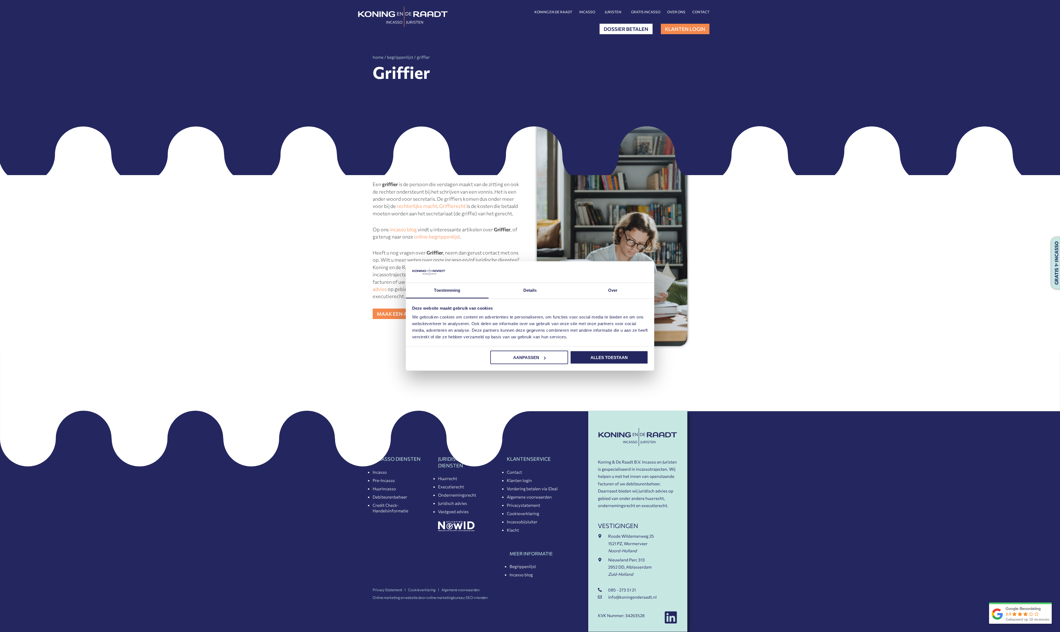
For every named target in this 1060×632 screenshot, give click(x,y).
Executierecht (451, 486)
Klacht (513, 529)
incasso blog (403, 229)
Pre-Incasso (384, 480)
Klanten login (519, 480)
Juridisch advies (452, 503)
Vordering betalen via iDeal (532, 488)
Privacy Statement (387, 590)
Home (378, 57)
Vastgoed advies (453, 511)
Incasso (587, 12)
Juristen (613, 12)
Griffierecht (452, 206)
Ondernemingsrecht (457, 494)
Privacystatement (523, 505)
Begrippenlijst (523, 566)
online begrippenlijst (437, 237)
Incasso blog (521, 574)
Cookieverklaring (523, 513)
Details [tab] (530, 290)
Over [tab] (613, 290)
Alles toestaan (609, 357)
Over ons (676, 12)
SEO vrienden (476, 597)
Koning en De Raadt (553, 12)
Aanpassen (526, 357)
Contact (700, 12)
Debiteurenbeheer (390, 496)
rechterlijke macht (417, 206)
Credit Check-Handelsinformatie (390, 508)
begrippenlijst (400, 57)
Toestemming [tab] (447, 290)
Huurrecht (447, 478)
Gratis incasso (645, 12)
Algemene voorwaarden (529, 496)
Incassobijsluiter (522, 521)
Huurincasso (384, 488)
